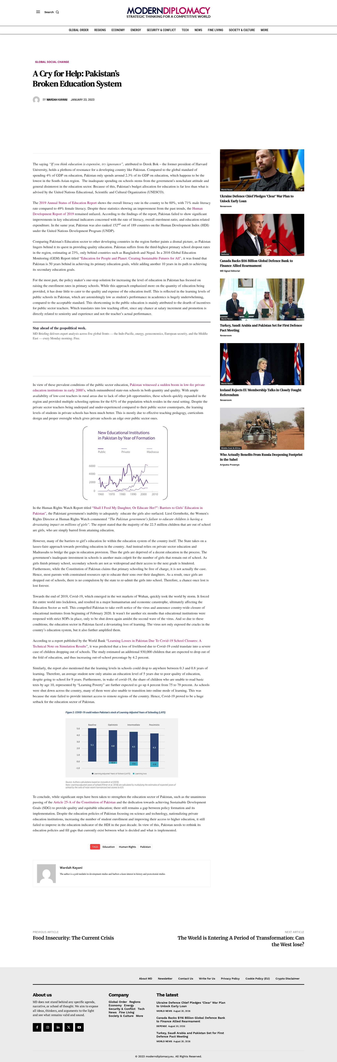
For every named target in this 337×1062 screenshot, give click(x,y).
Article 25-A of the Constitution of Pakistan (84, 802)
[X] (46, 111)
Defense (225, 254)
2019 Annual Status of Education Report (68, 202)
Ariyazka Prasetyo (229, 464)
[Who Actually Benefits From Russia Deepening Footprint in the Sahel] (262, 429)
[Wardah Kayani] (37, 99)
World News (226, 189)
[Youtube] (79, 1027)
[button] (52, 12)
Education (109, 847)
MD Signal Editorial (230, 270)
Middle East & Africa (230, 448)
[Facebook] (37, 111)
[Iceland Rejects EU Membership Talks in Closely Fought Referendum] (262, 364)
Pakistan (145, 847)
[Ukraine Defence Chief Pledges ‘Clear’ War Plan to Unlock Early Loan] (262, 170)
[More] (91, 111)
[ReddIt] (72, 111)
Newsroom (226, 206)
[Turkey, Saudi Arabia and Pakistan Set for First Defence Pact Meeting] (262, 299)
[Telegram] (81, 111)
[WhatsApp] (55, 111)
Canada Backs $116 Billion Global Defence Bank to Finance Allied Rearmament (256, 263)
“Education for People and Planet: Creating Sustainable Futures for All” (130, 258)
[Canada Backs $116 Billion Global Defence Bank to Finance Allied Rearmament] (262, 235)
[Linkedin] (63, 111)
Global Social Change (52, 62)
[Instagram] (47, 1027)
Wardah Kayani (57, 99)
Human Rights (127, 847)
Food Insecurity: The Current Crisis (73, 938)
